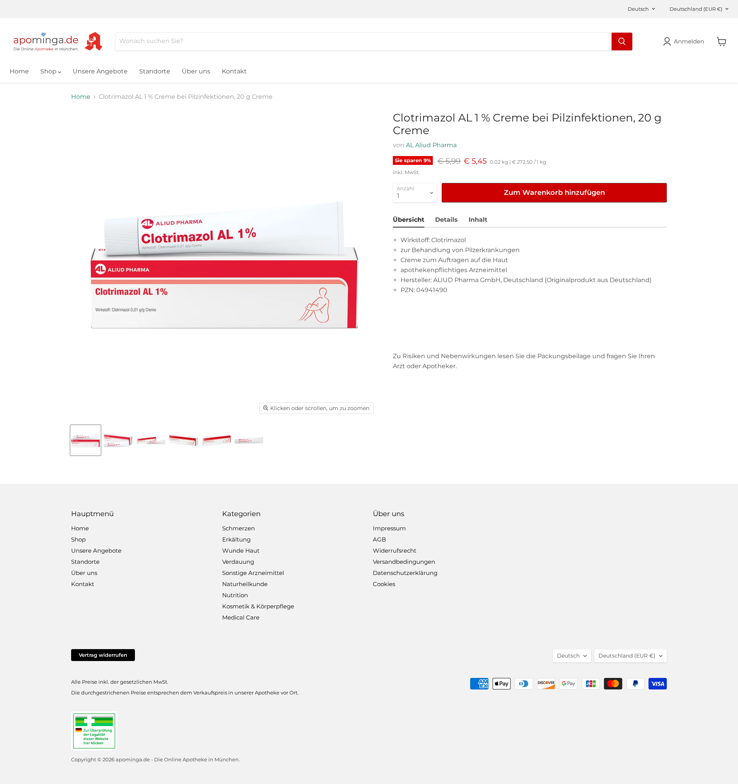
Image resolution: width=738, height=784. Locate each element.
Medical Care (240, 617)
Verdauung (238, 561)
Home (19, 71)
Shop (49, 71)
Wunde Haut (240, 550)
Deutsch (638, 9)
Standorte (154, 71)
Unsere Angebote (100, 71)
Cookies (384, 584)
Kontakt (234, 71)
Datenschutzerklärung (405, 572)
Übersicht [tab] (408, 219)
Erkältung (236, 539)
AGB (379, 539)
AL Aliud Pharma (431, 145)
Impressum (389, 528)
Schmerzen (238, 528)
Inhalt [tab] (478, 219)
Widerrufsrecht (394, 550)
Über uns (196, 71)
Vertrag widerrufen (103, 655)
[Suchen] (622, 41)
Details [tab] (446, 219)
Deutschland (696, 9)
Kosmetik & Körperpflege (258, 606)
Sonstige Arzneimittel (253, 572)
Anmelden (689, 41)
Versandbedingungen (404, 561)
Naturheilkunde (245, 584)
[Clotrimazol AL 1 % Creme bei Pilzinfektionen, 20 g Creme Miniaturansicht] (85, 440)
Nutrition (235, 595)
